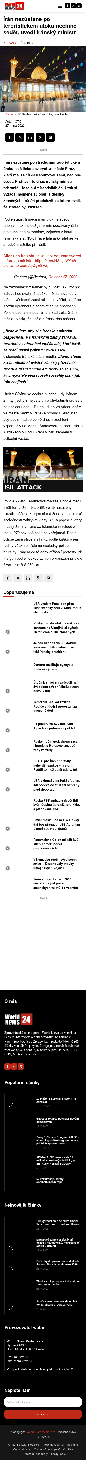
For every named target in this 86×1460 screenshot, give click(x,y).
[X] (79, 5)
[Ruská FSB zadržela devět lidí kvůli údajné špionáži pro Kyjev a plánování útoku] (17, 805)
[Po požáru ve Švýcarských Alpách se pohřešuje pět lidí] (17, 727)
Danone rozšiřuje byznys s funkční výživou (53, 666)
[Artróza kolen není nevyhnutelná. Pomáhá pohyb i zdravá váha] (20, 1305)
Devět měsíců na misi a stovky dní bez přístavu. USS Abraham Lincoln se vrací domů (56, 824)
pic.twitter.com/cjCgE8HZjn (27, 265)
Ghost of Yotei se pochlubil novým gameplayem (57, 1120)
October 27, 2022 (63, 276)
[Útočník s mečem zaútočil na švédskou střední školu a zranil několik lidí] (17, 687)
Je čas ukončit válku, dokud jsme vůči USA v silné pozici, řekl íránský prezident (55, 647)
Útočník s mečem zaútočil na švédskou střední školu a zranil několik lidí (56, 686)
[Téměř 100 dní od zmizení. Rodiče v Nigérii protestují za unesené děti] (17, 707)
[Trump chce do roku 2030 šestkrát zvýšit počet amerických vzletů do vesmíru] (17, 884)
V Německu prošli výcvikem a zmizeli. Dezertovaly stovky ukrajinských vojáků (55, 863)
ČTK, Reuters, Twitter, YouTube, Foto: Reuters (42, 114)
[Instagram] (73, 5)
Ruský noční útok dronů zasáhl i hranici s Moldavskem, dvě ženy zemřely (56, 745)
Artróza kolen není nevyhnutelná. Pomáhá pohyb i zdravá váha (57, 1302)
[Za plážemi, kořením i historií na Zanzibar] (20, 1102)
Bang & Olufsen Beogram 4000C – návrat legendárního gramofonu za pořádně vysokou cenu (57, 1140)
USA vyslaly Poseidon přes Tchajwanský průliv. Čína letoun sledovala (57, 607)
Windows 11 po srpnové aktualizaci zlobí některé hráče (58, 1282)
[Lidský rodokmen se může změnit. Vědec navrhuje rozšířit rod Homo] (20, 1224)
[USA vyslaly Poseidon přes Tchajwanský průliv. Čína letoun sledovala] (17, 609)
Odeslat (43, 1414)
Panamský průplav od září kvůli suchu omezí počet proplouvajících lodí (56, 843)
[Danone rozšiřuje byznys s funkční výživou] (17, 668)
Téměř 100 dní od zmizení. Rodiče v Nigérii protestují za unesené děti (55, 706)
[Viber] (40, 137)
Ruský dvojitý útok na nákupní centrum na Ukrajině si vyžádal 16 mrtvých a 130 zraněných (56, 627)
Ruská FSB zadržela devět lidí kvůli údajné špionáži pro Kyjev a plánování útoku (56, 804)
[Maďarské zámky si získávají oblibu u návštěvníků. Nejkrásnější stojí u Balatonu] (20, 1244)
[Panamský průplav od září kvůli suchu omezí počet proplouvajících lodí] (17, 845)
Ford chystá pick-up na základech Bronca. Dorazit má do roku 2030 (57, 1262)
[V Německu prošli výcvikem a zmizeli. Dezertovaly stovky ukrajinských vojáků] (17, 864)
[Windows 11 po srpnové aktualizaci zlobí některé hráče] (20, 1284)
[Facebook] (67, 5)
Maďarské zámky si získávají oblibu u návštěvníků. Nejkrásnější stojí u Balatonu (57, 1242)
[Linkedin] (30, 137)
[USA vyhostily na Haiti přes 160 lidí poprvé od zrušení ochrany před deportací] (17, 786)
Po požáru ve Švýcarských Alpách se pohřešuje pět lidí (54, 725)
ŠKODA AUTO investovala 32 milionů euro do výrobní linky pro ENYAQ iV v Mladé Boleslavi (56, 1160)
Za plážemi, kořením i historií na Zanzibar (56, 1099)
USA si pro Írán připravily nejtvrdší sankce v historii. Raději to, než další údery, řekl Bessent (56, 767)
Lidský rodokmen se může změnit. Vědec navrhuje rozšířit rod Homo (57, 1222)
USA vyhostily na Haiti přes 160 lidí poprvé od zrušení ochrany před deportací (56, 784)
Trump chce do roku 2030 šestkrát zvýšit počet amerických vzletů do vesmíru (55, 883)
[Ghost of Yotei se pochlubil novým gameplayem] (20, 1122)
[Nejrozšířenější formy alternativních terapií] (20, 1182)
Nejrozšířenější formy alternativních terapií (50, 1180)
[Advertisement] (43, 943)
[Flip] (50, 137)
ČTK (18, 121)
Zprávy (9, 43)
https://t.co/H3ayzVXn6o (56, 260)
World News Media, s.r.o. (41, 1432)
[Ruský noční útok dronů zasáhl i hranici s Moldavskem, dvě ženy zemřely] (17, 746)
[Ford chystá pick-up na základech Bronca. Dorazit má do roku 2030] (20, 1264)
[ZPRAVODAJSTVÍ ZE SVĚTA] (14, 6)
